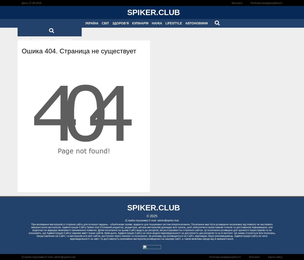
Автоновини (196, 23)
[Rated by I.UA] (152, 248)
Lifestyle (173, 23)
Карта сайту (275, 257)
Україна (91, 23)
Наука (157, 23)
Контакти (237, 3)
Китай (24, 40)
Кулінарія (140, 23)
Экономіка (63, 40)
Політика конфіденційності (266, 3)
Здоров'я (120, 23)
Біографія (41, 40)
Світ (105, 23)
